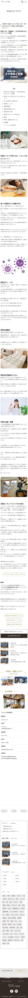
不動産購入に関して (7, 829)
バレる (20, 921)
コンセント (17, 937)
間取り (23, 905)
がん (16, 921)
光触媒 (7, 915)
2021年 (4, 881)
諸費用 (4, 905)
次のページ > (23, 811)
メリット (16, 934)
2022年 (17, 878)
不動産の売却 (12, 927)
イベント (4, 937)
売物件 (7, 930)
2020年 (17, 881)
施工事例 (3, 59)
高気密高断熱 (5, 911)
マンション (22, 899)
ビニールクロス (6, 934)
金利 (14, 924)
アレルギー (21, 911)
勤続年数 (4, 918)
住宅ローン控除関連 (12, 918)
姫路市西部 (10, 940)
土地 (24, 895)
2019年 (4, 884)
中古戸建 (4, 899)
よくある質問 (10, 937)
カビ (3, 915)
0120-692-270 (14, 635)
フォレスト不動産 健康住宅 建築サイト (11, 54)
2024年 (17, 875)
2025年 (4, 875)
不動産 (8, 895)
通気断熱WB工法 (16, 908)
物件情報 (4, 940)
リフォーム (15, 902)
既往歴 (12, 921)
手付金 (21, 902)
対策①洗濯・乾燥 (8, 112)
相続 (3, 930)
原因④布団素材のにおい (10, 109)
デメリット (21, 934)
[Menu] (25, 1)
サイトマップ (21, 981)
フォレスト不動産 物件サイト (9, 45)
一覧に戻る (14, 811)
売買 (7, 902)
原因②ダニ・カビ (8, 104)
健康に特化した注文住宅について (10, 831)
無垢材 (4, 943)
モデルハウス (14, 905)
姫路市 (4, 895)
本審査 (4, 921)
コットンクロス (17, 930)
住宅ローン (22, 915)
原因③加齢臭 (7, 106)
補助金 (8, 905)
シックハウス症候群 (13, 911)
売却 (17, 927)
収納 (8, 943)
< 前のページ (4, 811)
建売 (3, 902)
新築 (22, 940)
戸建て (17, 899)
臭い (11, 934)
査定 (21, 927)
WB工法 (9, 908)
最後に (5, 117)
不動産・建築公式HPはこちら (11, 120)
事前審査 (19, 918)
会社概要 (6, 122)
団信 (8, 921)
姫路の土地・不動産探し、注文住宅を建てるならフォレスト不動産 (15, 93)
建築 (19, 905)
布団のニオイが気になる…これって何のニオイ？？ (14, 97)
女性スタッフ (16, 940)
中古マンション (11, 899)
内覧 (11, 930)
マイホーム (19, 895)
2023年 (4, 878)
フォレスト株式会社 (11, 125)
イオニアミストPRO (14, 915)
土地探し (23, 937)
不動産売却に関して (7, 826)
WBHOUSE (22, 908)
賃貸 (11, 902)
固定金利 (4, 924)
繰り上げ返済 (5, 927)
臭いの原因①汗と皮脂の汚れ (11, 101)
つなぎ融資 (19, 924)
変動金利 (9, 924)
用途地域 (13, 895)
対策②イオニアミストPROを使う (12, 114)
